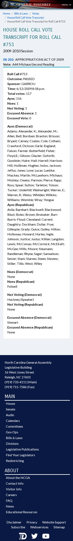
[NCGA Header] (31, 4)
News (10, 506)
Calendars (13, 421)
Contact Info (15, 483)
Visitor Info (14, 489)
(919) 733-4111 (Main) (21, 382)
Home (6, 13)
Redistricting (15, 461)
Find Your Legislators (20, 455)
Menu (65, 4)
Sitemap (59, 527)
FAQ (9, 500)
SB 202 (8, 59)
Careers (11, 495)
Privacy (32, 522)
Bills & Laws (21, 13)
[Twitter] (34, 536)
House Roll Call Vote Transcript (25, 17)
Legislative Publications (22, 449)
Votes (35, 13)
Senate (10, 409)
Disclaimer (13, 522)
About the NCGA (18, 478)
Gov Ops (12, 432)
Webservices (39, 527)
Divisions (12, 443)
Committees (14, 426)
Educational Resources (21, 512)
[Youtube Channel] (46, 536)
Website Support (54, 522)
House (10, 403)
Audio (10, 415)
